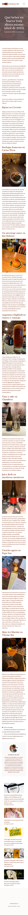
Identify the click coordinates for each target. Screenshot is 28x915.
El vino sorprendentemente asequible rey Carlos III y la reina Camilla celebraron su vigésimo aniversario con (14, 736)
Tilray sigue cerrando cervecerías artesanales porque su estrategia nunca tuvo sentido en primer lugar (13, 841)
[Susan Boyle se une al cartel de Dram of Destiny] (14, 817)
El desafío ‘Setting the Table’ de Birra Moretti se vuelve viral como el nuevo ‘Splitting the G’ (14, 862)
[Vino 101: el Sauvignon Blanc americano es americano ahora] (14, 878)
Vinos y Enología (8, 727)
